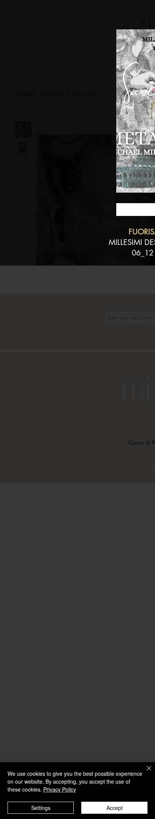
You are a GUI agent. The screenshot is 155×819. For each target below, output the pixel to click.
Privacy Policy (59, 789)
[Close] (144, 773)
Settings (40, 807)
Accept (114, 807)
